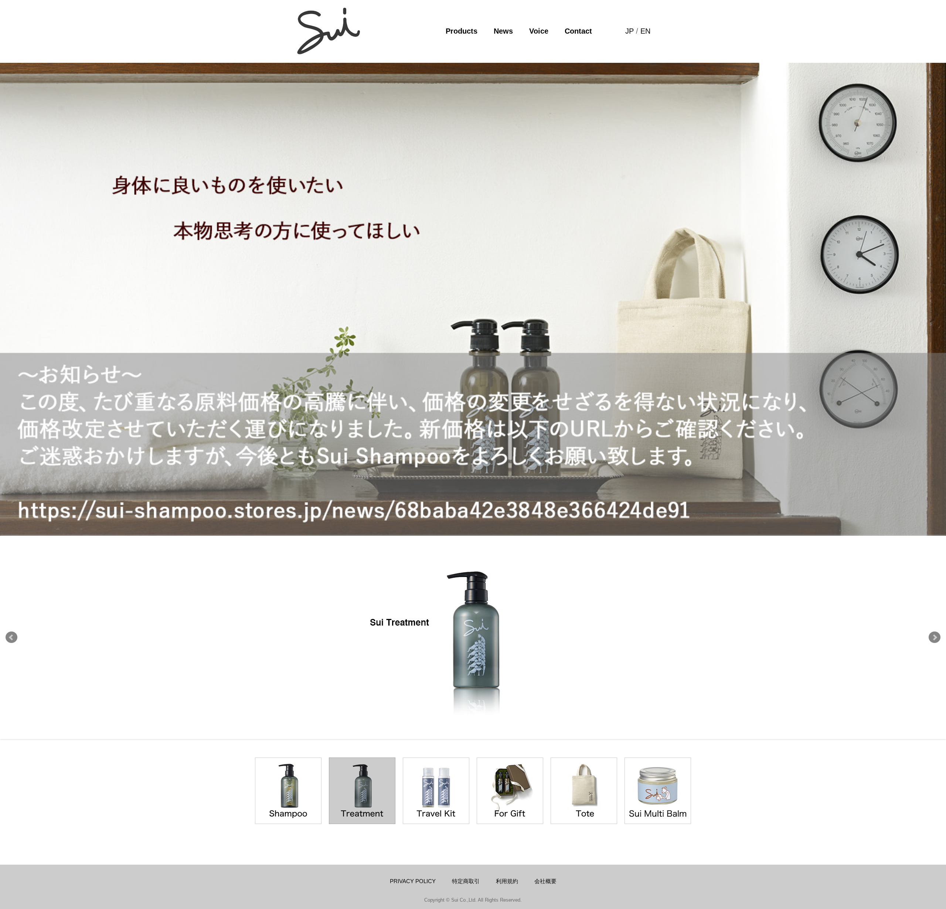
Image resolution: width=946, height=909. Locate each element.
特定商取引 (466, 881)
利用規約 (507, 881)
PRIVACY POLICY (413, 881)
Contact (578, 31)
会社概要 (545, 881)
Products (461, 31)
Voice (538, 31)
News (503, 31)
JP (629, 31)
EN (645, 31)
